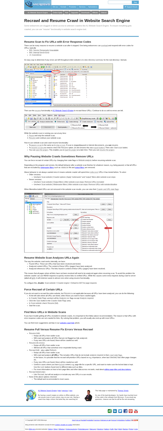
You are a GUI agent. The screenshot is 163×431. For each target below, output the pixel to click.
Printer (131, 429)
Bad (116, 429)
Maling (50, 429)
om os (78, 420)
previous (65, 391)
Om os (55, 7)
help (59, 391)
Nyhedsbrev (92, 7)
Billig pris (32, 429)
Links (136, 429)
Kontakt (63, 7)
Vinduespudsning (71, 429)
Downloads (85, 13)
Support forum (132, 7)
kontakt (83, 420)
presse (114, 420)
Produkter (72, 7)
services (97, 420)
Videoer (104, 13)
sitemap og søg (106, 420)
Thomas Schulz (123, 391)
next (70, 391)
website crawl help (67, 323)
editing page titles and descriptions (117, 369)
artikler (128, 420)
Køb (66, 13)
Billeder (95, 13)
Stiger (56, 429)
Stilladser (62, 429)
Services (82, 7)
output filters (79, 167)
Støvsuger (93, 429)
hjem (73, 420)
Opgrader (74, 13)
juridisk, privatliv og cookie (63, 425)
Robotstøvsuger (83, 429)
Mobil (120, 429)
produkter (90, 420)
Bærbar (125, 429)
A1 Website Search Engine (38, 13)
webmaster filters (47, 167)
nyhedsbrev (121, 420)
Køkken (106, 429)
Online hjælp (57, 13)
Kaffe (112, 429)
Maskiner (100, 429)
